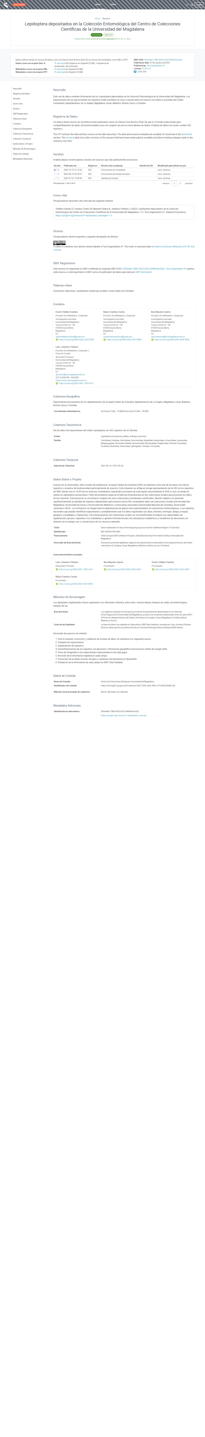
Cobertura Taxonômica (23, 134)
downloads (186, 134)
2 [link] (180, 183)
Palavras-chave (20, 119)
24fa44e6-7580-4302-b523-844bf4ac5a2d (163, 60)
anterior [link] (166, 183)
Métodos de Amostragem (24, 149)
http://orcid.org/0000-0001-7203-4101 (76, 569)
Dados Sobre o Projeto (23, 144)
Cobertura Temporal (22, 139)
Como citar (18, 104)
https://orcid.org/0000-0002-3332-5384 (76, 339)
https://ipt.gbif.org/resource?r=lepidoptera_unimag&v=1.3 (84, 215)
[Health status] (187, 5)
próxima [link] (188, 183)
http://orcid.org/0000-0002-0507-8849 (76, 584)
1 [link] (174, 183)
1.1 (57, 178)
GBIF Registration (20, 114)
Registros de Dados (21, 94)
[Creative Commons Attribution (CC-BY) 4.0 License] (60, 243)
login (199, 4)
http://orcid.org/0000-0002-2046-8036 (124, 569)
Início (98, 4)
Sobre (113, 4)
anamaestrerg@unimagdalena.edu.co (168, 337)
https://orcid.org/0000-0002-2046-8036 (171, 339)
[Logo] (5, 4)
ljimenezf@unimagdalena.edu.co (70, 374)
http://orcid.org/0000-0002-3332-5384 (172, 569)
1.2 (57, 174)
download (61, 63)
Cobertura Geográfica (22, 129)
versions (70, 137)
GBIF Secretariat (143, 272)
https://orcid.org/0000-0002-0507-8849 (124, 339)
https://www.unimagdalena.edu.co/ (71, 380)
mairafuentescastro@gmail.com (117, 337)
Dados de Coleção (21, 154)
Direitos (16, 109)
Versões (16, 99)
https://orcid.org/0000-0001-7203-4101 (76, 383)
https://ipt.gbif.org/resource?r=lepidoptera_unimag (123, 715)
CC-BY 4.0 (146, 68)
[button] (192, 5)
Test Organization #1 (156, 66)
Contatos (17, 124)
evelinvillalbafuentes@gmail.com (70, 337)
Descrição (17, 89)
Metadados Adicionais (22, 159)
